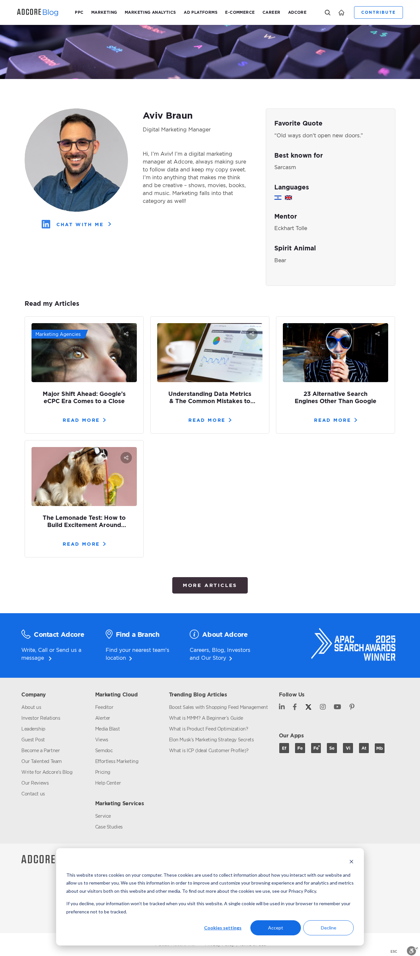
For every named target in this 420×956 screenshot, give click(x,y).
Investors (238, 650)
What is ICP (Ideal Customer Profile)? (209, 750)
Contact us (33, 793)
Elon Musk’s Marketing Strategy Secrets (211, 739)
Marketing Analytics (150, 12)
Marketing (104, 12)
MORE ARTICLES (210, 585)
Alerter (102, 717)
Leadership (33, 728)
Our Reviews (35, 782)
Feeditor (104, 707)
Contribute (378, 12)
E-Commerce (240, 12)
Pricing (102, 772)
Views (101, 739)
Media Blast (107, 728)
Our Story (213, 658)
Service (103, 815)
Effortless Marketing (116, 761)
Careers (199, 650)
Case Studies (109, 826)
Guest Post (33, 739)
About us (31, 707)
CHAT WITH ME (79, 224)
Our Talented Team (41, 761)
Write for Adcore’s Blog (46, 772)
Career (271, 12)
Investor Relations (40, 717)
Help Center (108, 782)
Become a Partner (40, 750)
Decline (328, 927)
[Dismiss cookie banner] (351, 862)
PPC (79, 12)
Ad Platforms (201, 12)
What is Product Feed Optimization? (208, 728)
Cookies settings (223, 927)
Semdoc (104, 750)
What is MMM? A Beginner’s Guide (206, 717)
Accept (275, 927)
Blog (218, 650)
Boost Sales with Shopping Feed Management (218, 707)
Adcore (297, 12)
